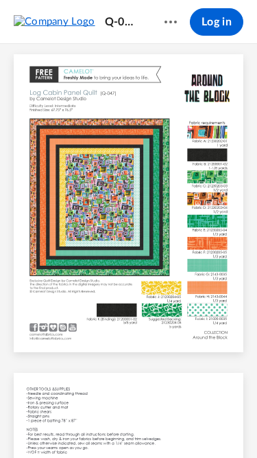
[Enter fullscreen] (230, 424)
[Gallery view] (206, 424)
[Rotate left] (180, 424)
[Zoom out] (105, 424)
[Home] (54, 21)
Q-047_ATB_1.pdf (121, 21)
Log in (216, 21)
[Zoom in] (152, 424)
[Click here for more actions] (170, 22)
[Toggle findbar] (27, 424)
